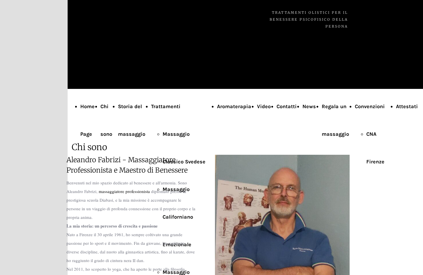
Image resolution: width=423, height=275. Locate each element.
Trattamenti (165, 106)
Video (264, 106)
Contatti (287, 106)
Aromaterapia (234, 106)
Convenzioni (370, 106)
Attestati (407, 106)
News (309, 106)
